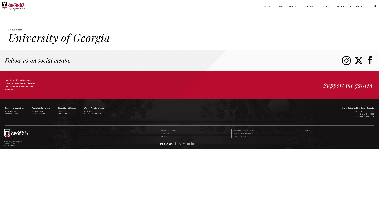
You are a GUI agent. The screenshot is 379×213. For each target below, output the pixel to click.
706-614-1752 (89, 111)
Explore (266, 6)
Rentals (340, 6)
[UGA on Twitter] (180, 144)
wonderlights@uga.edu (92, 113)
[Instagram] (348, 63)
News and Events (358, 6)
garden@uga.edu (11, 113)
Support (309, 6)
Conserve (293, 6)
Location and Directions (364, 116)
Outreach (324, 6)
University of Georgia (19, 133)
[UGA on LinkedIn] (192, 144)
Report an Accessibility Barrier (245, 136)
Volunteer (9, 89)
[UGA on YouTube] (188, 144)
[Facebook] (370, 63)
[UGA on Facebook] (176, 144)
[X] (360, 63)
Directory (165, 133)
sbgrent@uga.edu (38, 113)
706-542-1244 (10, 111)
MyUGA (164, 136)
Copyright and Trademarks (243, 133)
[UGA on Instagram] (184, 144)
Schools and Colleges (169, 131)
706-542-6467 (38, 111)
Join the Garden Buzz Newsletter (19, 86)
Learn (280, 6)
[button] (375, 6)
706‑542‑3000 (9, 146)
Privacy (307, 131)
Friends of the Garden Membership (20, 83)
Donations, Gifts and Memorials (18, 80)
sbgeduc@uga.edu (64, 113)
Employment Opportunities (243, 131)
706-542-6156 (63, 111)
